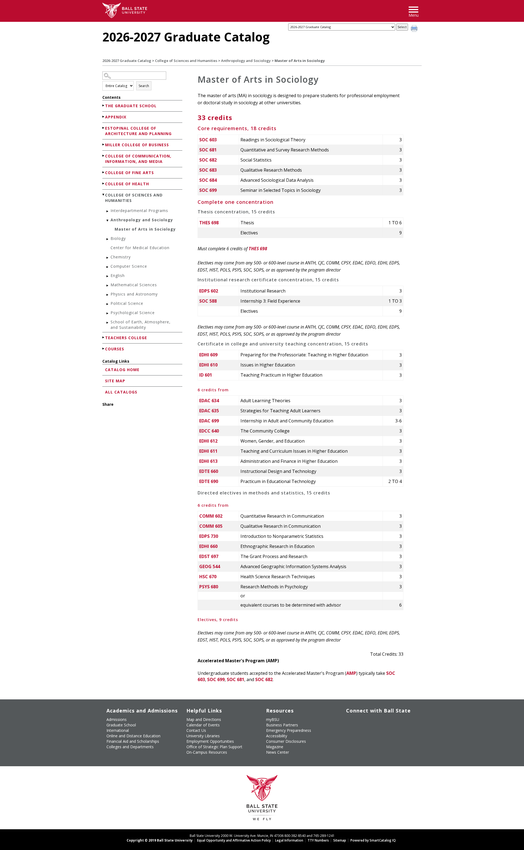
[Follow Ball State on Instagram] (388, 722)
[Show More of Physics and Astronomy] (107, 295)
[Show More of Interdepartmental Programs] (107, 211)
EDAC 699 (209, 421)
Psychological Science (133, 312)
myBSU (272, 719)
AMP (351, 673)
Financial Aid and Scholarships (132, 741)
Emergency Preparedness (288, 730)
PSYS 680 (208, 587)
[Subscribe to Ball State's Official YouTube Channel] (375, 722)
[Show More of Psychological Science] (107, 313)
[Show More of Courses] (103, 348)
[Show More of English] (107, 276)
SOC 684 (208, 180)
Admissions (116, 719)
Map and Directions (203, 719)
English (118, 275)
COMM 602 (210, 516)
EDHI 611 (208, 451)
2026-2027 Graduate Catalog (126, 60)
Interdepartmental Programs (139, 210)
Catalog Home (122, 369)
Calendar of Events (203, 724)
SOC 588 (208, 301)
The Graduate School (131, 105)
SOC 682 (208, 160)
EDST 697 (208, 556)
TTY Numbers (318, 840)
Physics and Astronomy (134, 294)
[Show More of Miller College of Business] (103, 144)
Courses (114, 348)
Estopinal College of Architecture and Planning (138, 131)
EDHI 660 (208, 546)
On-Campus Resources (206, 752)
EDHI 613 (208, 461)
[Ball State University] (262, 799)
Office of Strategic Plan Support (214, 746)
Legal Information (289, 840)
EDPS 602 (208, 291)
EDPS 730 (208, 536)
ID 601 (205, 375)
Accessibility (276, 735)
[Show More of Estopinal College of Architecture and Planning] (103, 128)
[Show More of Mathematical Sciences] (107, 285)
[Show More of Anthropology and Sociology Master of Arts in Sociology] (107, 220)
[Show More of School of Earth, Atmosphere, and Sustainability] (107, 322)
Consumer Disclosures (286, 741)
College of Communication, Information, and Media (138, 158)
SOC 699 (208, 190)
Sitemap (339, 840)
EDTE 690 (208, 481)
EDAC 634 (209, 401)
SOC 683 (208, 170)
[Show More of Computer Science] (107, 267)
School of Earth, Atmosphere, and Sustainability (141, 324)
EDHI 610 (208, 365)
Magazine (274, 746)
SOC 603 (208, 140)
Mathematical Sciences (134, 284)
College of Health (127, 183)
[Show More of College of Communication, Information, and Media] (103, 155)
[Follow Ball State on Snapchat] (363, 734)
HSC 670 (207, 577)
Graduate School (121, 724)
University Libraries (203, 735)
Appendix (115, 117)
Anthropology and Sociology (246, 60)
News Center (277, 752)
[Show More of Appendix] (103, 116)
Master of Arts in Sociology (145, 229)
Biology (118, 238)
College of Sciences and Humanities (186, 60)
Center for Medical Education (140, 247)
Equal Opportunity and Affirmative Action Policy (234, 840)
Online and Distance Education (133, 735)
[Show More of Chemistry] (107, 258)
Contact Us (196, 730)
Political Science (127, 303)
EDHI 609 (208, 355)
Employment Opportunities (210, 741)
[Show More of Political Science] (107, 304)
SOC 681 (208, 150)
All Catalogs (121, 392)
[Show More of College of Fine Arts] (103, 172)
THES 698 (209, 223)
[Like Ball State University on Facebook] (350, 722)
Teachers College (126, 337)
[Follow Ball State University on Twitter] (363, 722)
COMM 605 (210, 526)
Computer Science (129, 266)
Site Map (115, 380)
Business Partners (282, 724)
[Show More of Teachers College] (103, 337)
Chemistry (121, 257)
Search (144, 85)
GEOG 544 (209, 566)
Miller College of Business (137, 144)
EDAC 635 (209, 411)
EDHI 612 (208, 441)
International (117, 730)
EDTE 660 (208, 471)
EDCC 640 (209, 431)
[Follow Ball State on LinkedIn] (350, 734)
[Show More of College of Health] (103, 183)
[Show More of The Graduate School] (103, 105)
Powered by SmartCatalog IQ (373, 840)
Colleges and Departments (130, 746)
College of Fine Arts (129, 172)
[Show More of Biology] (107, 239)
